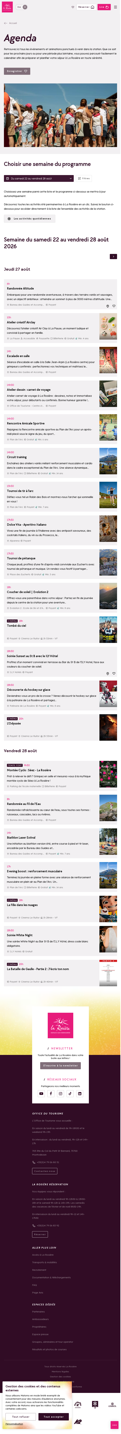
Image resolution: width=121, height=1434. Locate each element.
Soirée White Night (19, 935)
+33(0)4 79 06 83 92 (48, 1225)
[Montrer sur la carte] (107, 306)
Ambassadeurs (40, 1319)
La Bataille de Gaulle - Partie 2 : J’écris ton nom (38, 969)
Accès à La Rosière (43, 1254)
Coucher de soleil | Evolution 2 (27, 592)
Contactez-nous (44, 1171)
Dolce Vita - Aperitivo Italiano (26, 524)
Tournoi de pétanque (21, 558)
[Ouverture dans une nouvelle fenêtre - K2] (77, 1422)
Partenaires (38, 1311)
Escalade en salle (18, 356)
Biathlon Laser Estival (21, 837)
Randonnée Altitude (20, 288)
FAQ (34, 1285)
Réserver (40, 1234)
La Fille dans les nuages (22, 905)
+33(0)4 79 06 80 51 (48, 1162)
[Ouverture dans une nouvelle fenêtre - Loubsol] (112, 1404)
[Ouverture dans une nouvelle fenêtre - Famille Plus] (77, 1404)
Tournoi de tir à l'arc (20, 491)
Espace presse (40, 1334)
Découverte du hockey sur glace (28, 690)
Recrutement (39, 1269)
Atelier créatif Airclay (21, 322)
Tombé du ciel (16, 626)
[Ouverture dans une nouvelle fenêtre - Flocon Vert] (95, 1404)
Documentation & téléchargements (51, 1277)
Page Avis (37, 1292)
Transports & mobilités (44, 1262)
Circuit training (17, 457)
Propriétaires (39, 1326)
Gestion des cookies (60, 1376)
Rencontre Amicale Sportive (26, 423)
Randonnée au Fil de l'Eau (24, 804)
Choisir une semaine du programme (47, 164)
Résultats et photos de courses (49, 1349)
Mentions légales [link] (60, 1371)
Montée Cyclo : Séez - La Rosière (29, 770)
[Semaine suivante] (113, 256)
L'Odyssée (14, 723)
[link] (60, 1025)
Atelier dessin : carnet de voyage (29, 390)
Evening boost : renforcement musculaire (34, 871)
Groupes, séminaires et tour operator (52, 1341)
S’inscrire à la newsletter (60, 1065)
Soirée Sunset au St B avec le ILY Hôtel (32, 656)
